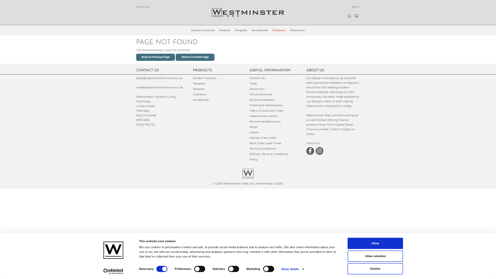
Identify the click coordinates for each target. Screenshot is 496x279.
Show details (290, 269)
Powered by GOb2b (270, 183)
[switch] (199, 269)
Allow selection (375, 256)
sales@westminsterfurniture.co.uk (159, 78)
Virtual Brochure (261, 94)
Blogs (253, 127)
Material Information (264, 116)
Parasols (224, 30)
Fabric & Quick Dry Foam (267, 110)
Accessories (260, 30)
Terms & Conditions (263, 148)
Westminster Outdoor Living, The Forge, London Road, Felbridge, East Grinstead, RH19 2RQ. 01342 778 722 (156, 110)
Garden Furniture (202, 30)
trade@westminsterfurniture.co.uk (159, 87)
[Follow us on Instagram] (319, 151)
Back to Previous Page (156, 57)
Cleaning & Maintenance (266, 105)
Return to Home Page (195, 57)
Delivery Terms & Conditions (269, 154)
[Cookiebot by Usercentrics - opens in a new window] (113, 271)
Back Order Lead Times (265, 143)
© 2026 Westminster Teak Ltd (233, 183)
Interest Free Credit (263, 138)
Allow (375, 243)
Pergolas (241, 30)
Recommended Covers (265, 121)
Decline (375, 268)
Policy (254, 159)
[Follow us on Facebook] (310, 151)
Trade (253, 83)
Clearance (278, 30)
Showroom (297, 30)
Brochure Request (262, 100)
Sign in (356, 6)
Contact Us (142, 6)
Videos (254, 132)
